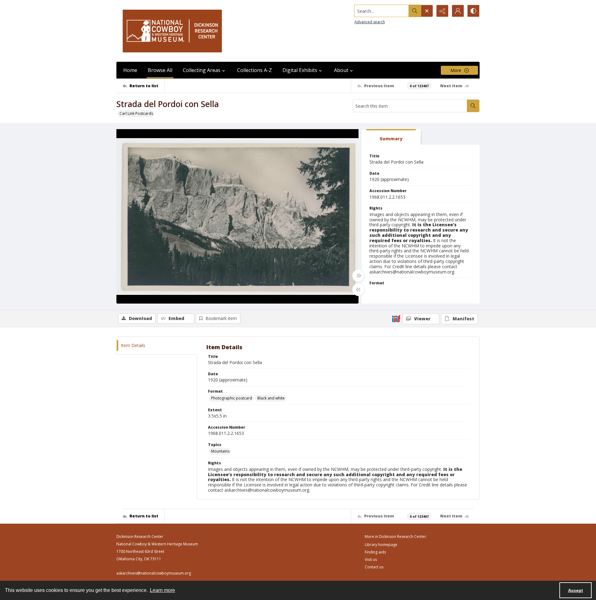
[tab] (391, 137)
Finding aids (375, 552)
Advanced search (369, 22)
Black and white (271, 398)
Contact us (374, 567)
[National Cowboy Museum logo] (172, 30)
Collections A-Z (254, 70)
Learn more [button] (162, 590)
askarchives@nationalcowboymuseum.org (153, 573)
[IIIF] (396, 318)
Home (130, 70)
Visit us (371, 559)
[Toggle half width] (358, 289)
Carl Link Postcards (136, 113)
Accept (575, 590)
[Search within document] (473, 106)
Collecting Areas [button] (201, 70)
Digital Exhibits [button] (299, 70)
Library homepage (381, 544)
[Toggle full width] (358, 275)
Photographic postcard (231, 398)
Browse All (160, 70)
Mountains (220, 451)
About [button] (341, 70)
